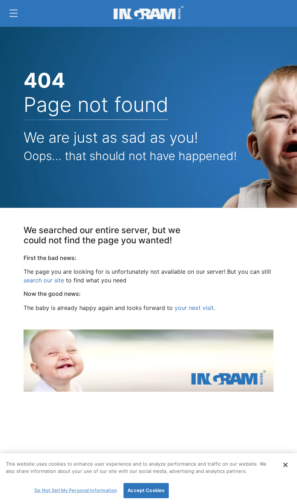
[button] (13, 13)
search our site (44, 280)
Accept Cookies (145, 490)
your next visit (194, 307)
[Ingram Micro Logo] (148, 13)
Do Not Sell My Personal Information (75, 490)
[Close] (285, 465)
